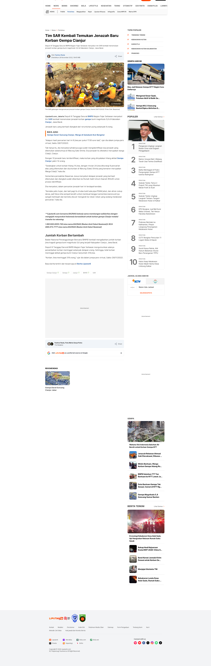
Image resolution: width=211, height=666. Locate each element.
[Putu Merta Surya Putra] (52, 344)
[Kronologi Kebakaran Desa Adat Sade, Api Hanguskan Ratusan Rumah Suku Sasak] (145, 521)
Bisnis (64, 6)
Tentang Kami (137, 627)
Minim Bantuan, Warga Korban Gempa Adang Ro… (150, 465)
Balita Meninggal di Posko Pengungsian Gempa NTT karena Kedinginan (149, 172)
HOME (48, 6)
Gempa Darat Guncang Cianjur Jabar (54, 389)
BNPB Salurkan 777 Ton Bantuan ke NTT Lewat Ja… (150, 475)
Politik (62, 12)
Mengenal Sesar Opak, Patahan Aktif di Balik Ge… (148, 97)
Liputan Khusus (99, 12)
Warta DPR (132, 12)
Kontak (51, 627)
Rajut (90, 12)
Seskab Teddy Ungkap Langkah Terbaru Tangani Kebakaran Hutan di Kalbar (149, 198)
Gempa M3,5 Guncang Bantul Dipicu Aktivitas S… (148, 107)
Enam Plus (153, 6)
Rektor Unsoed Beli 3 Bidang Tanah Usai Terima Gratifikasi (150, 160)
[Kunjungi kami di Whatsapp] (156, 642)
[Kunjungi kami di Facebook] (143, 642)
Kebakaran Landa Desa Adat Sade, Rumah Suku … (149, 579)
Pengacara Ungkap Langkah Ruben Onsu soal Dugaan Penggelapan (150, 148)
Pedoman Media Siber (96, 627)
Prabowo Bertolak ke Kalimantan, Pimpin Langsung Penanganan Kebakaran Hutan (148, 225)
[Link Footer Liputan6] (59, 618)
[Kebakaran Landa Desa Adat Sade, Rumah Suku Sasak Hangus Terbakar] (133, 579)
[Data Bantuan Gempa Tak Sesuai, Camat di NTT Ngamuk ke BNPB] (133, 485)
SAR (50, 119)
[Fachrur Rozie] (48, 56)
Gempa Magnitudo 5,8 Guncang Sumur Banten (148, 495)
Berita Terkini (135, 506)
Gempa (130, 418)
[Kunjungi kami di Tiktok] (160, 642)
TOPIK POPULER (134, 30)
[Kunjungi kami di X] (147, 642)
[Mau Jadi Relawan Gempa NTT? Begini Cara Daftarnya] (145, 74)
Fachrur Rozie (60, 55)
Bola (83, 6)
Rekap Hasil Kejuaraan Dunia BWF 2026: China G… (150, 548)
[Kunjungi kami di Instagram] (152, 642)
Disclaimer (70, 627)
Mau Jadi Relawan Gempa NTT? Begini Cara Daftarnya (145, 88)
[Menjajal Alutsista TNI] (133, 569)
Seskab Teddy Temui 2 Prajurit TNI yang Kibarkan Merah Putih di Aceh (149, 185)
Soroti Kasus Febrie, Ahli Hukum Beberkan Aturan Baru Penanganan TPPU (148, 250)
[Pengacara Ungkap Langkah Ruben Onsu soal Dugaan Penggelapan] (146, 130)
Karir (148, 627)
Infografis (111, 12)
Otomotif (127, 6)
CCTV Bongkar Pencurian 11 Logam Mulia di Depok (150, 239)
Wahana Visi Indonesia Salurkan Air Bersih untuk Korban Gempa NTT (144, 446)
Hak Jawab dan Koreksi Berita (75, 631)
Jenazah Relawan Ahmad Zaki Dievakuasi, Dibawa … (150, 454)
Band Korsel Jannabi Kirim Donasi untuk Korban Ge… (149, 559)
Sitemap (110, 627)
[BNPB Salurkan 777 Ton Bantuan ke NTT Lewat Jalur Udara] (133, 475)
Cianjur (48, 122)
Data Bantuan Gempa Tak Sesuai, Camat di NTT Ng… (150, 485)
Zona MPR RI (121, 12)
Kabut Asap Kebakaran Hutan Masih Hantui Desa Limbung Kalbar (149, 263)
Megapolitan (81, 12)
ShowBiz (74, 6)
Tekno (117, 6)
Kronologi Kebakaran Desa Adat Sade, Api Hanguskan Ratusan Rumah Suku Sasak (145, 538)
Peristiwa (70, 12)
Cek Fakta (140, 6)
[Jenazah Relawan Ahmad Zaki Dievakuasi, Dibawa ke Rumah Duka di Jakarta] (133, 455)
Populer (132, 116)
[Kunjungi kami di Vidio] (135, 642)
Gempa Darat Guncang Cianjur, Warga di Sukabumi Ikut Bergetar (76, 135)
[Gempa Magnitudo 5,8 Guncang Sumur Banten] (133, 496)
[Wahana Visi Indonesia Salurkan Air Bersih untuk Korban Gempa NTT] (145, 431)
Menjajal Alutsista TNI (147, 569)
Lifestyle (93, 6)
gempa (88, 119)
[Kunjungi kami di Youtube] (139, 642)
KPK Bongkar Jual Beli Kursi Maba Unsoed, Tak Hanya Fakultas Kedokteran (150, 211)
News (56, 6)
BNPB (90, 116)
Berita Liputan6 (84, 264)
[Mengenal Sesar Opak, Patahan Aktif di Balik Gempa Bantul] (131, 97)
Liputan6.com (66, 649)
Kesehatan (106, 6)
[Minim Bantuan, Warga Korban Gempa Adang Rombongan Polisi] (133, 465)
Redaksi (60, 627)
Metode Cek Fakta (55, 631)
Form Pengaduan (123, 627)
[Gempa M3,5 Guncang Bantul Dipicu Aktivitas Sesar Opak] (131, 107)
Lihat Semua (158, 117)
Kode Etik (81, 627)
